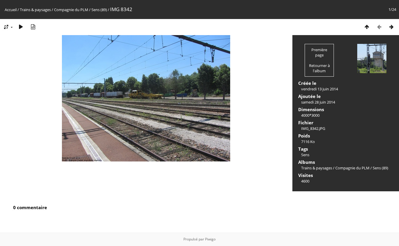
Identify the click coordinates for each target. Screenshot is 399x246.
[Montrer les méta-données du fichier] (33, 26)
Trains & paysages (35, 9)
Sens (305, 154)
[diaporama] (21, 26)
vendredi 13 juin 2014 (319, 89)
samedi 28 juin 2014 (318, 102)
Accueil (11, 9)
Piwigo (210, 239)
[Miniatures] (367, 26)
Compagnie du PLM (71, 9)
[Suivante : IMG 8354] (391, 26)
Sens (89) (99, 9)
